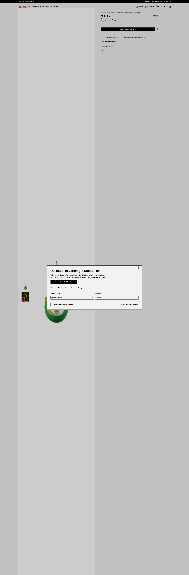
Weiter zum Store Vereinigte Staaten (64, 282)
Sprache (98, 293)
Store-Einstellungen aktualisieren (63, 304)
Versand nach (55, 293)
